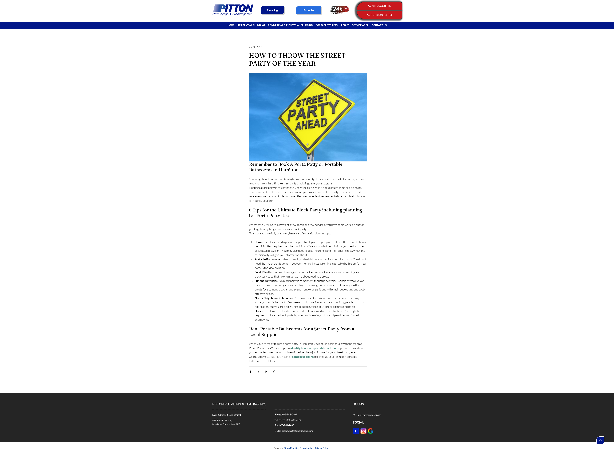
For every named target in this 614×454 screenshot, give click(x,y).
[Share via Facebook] (250, 371)
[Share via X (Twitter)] (258, 371)
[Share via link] (274, 371)
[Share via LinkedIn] (266, 371)
